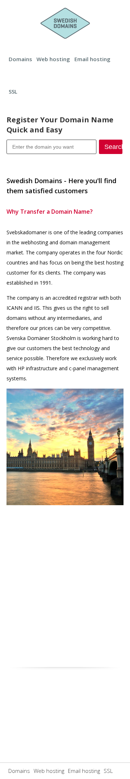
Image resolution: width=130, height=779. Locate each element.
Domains (20, 59)
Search (113, 146)
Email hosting (92, 59)
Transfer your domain (51, 159)
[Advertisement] (65, 584)
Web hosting (53, 59)
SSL (13, 91)
